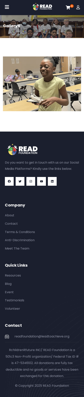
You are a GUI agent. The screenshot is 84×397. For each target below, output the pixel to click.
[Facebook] (9, 181)
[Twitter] (20, 181)
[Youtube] (41, 181)
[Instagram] (30, 181)
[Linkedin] (52, 181)
